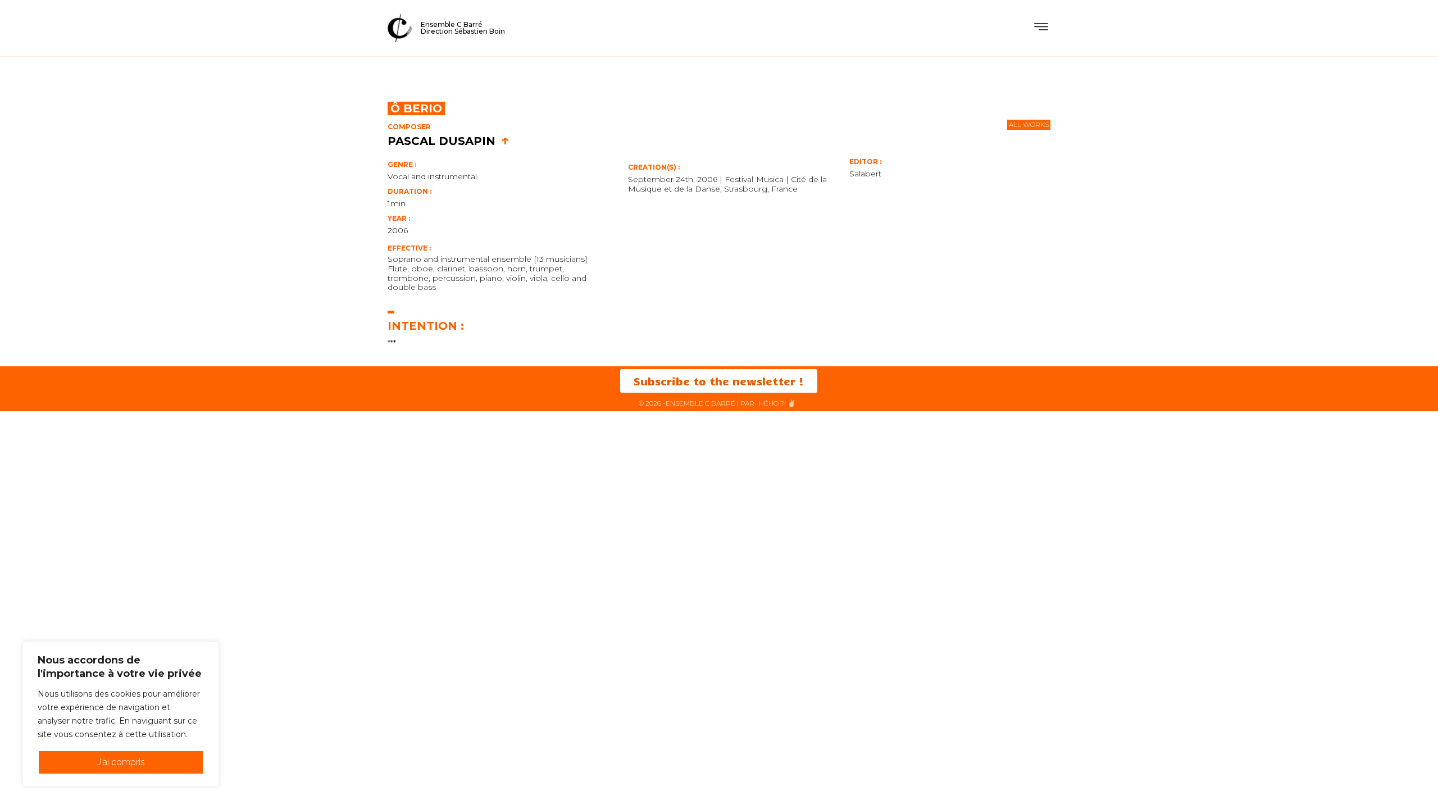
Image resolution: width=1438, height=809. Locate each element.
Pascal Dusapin (448, 141)
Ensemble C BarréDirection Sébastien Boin (463, 27)
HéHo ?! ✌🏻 (777, 403)
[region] (120, 714)
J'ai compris (121, 762)
